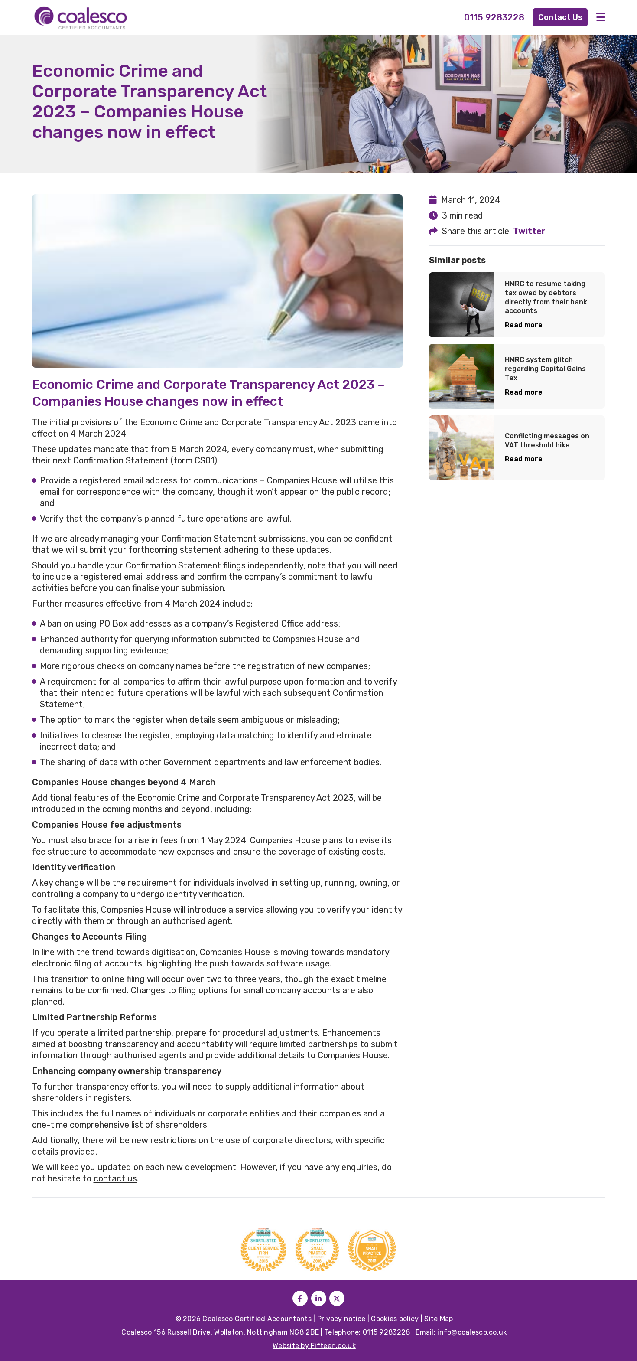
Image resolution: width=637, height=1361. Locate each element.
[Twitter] (336, 1298)
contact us (115, 1178)
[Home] (104, 17)
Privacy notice (341, 1319)
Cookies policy (395, 1319)
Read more (524, 325)
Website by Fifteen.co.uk (314, 1345)
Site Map (438, 1319)
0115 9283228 (494, 17)
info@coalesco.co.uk (472, 1332)
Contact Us (560, 17)
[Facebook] (300, 1298)
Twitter (529, 231)
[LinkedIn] (318, 1298)
